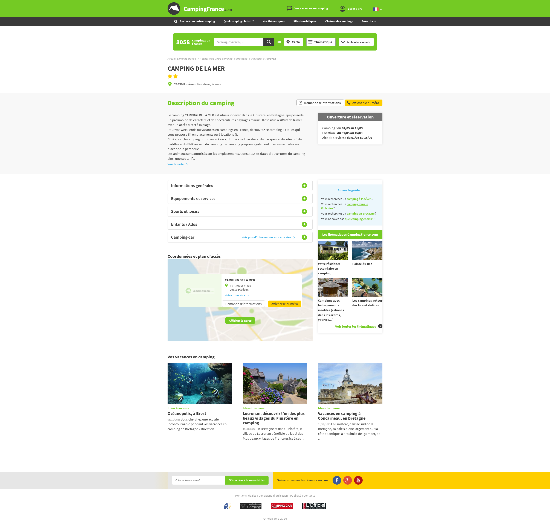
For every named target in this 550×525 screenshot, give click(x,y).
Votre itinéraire (235, 295)
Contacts (309, 495)
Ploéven (243, 290)
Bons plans (369, 21)
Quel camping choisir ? (239, 21)
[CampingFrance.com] (275, 8)
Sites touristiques (304, 21)
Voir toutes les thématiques (355, 326)
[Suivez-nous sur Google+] (347, 480)
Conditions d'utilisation (273, 495)
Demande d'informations (322, 103)
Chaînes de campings (339, 21)
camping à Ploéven (359, 199)
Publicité (295, 495)
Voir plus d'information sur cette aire (266, 237)
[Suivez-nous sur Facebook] (337, 480)
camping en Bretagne (361, 213)
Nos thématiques (274, 21)
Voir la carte (176, 164)
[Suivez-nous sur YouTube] (358, 480)
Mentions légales (245, 495)
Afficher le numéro (284, 304)
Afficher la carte (240, 320)
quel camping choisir (359, 219)
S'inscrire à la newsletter (247, 480)
